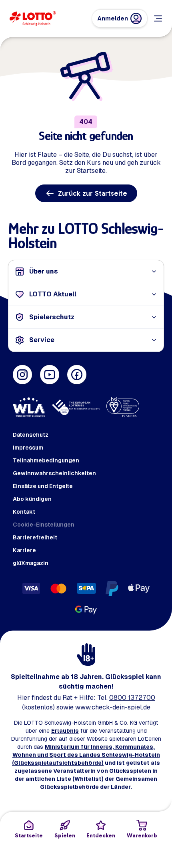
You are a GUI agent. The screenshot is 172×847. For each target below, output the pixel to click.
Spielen (64, 835)
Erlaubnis (65, 730)
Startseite (29, 835)
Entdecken (100, 835)
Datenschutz (30, 435)
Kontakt (24, 512)
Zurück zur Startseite (92, 193)
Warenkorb (142, 835)
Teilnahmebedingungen (46, 460)
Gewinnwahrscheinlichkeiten (54, 473)
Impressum (28, 447)
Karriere (24, 550)
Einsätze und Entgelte (43, 486)
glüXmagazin (30, 563)
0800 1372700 (132, 697)
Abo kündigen (32, 499)
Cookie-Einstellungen (43, 524)
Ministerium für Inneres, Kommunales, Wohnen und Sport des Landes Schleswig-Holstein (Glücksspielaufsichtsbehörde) (86, 755)
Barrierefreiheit (35, 537)
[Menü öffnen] (158, 18)
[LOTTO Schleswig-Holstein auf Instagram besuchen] (22, 374)
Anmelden (113, 18)
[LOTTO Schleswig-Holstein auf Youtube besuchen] (49, 374)
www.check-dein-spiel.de (112, 707)
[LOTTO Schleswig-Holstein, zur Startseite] (33, 18)
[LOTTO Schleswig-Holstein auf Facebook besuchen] (76, 374)
